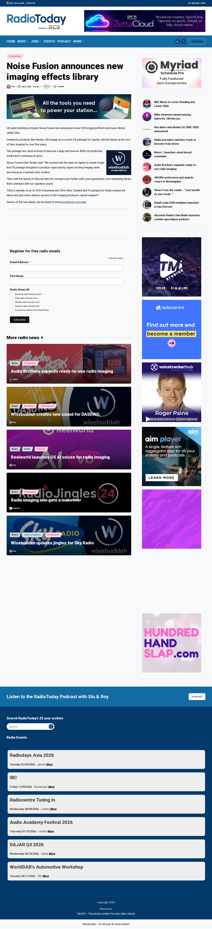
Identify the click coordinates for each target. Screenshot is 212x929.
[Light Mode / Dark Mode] (177, 41)
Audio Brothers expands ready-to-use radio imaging (62, 371)
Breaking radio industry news (28, 294)
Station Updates (32, 535)
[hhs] (171, 642)
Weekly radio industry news (27, 302)
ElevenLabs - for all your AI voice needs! (106, 924)
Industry (41, 449)
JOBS (203, 3)
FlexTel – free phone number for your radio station (106, 913)
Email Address (20, 262)
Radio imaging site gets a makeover (46, 500)
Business (29, 406)
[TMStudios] (171, 266)
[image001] (171, 519)
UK (189, 3)
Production (15, 56)
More (49, 764)
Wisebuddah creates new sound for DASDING (55, 414)
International (47, 406)
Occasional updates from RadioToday (32, 310)
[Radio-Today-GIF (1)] (171, 329)
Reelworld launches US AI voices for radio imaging (60, 457)
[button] (197, 41)
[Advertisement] (69, 225)
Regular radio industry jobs (27, 306)
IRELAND (195, 3)
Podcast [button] (197, 696)
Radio (27, 449)
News (15, 363)
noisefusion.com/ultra (73, 202)
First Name (17, 276)
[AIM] (171, 456)
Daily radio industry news (26, 298)
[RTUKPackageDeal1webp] (69, 106)
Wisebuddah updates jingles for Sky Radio (52, 542)
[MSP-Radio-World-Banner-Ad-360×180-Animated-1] (171, 72)
